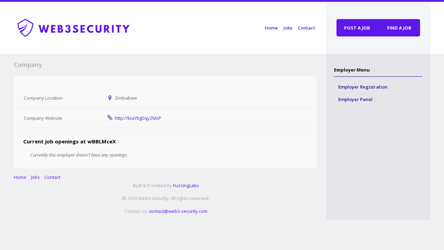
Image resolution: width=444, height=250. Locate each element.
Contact (306, 28)
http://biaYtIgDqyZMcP (138, 118)
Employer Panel (355, 99)
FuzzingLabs (186, 185)
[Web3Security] (81, 26)
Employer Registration (362, 87)
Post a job (357, 28)
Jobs (287, 28)
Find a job (399, 28)
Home (271, 28)
